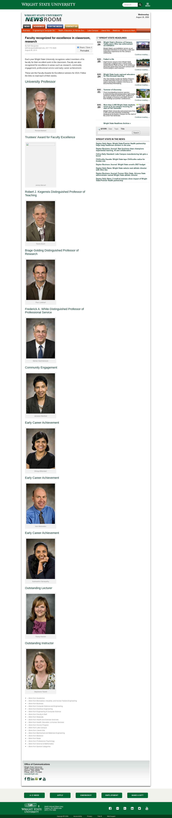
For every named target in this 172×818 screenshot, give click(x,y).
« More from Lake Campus (37, 727)
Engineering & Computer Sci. (44, 30)
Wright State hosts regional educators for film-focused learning (119, 75)
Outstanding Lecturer (38, 588)
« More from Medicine (35, 735)
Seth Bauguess (32, 46)
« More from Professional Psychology (41, 741)
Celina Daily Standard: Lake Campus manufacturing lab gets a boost (122, 155)
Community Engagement (41, 367)
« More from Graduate (35, 717)
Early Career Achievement (42, 422)
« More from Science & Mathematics (40, 743)
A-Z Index (34, 795)
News (27, 26)
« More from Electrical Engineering (40, 709)
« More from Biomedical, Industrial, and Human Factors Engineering (52, 701)
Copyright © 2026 (62, 816)
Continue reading (142, 54)
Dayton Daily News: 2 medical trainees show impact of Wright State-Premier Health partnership (121, 179)
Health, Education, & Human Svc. (71, 30)
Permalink (84, 50)
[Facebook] (25, 779)
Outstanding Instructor (39, 643)
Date (110, 129)
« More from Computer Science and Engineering (45, 706)
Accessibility (78, 816)
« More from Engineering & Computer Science (44, 711)
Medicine (116, 30)
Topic (116, 129)
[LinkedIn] (32, 779)
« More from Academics (36, 698)
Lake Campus (92, 30)
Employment (111, 795)
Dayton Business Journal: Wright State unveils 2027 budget (120, 165)
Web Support (111, 816)
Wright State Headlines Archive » (117, 123)
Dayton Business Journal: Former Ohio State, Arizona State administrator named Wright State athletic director (120, 174)
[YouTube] (44, 779)
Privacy (89, 816)
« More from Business (35, 703)
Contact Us (71, 26)
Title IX (99, 816)
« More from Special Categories (39, 746)
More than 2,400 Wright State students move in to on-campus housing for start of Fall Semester (119, 106)
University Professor (40, 81)
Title (122, 129)
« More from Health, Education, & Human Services (45, 722)
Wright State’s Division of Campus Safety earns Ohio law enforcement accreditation (117, 44)
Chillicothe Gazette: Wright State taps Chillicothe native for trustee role (120, 160)
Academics (39, 26)
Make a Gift (138, 795)
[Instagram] (28, 779)
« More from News (34, 738)
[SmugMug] (36, 779)
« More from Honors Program (38, 725)
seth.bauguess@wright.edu (35, 48)
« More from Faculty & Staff (37, 714)
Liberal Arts (105, 30)
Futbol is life (108, 59)
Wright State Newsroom (43, 18)
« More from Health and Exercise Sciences (42, 719)
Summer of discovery (112, 90)
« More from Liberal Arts (36, 730)
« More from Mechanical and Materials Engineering (46, 733)
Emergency (86, 795)
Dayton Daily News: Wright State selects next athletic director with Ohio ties (121, 169)
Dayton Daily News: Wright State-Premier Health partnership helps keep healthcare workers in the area (121, 144)
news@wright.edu (31, 774)
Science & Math (129, 30)
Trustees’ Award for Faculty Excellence (50, 137)
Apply (60, 795)
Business (26, 30)
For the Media (55, 26)
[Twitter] (40, 779)
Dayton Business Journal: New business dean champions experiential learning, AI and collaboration (120, 149)
